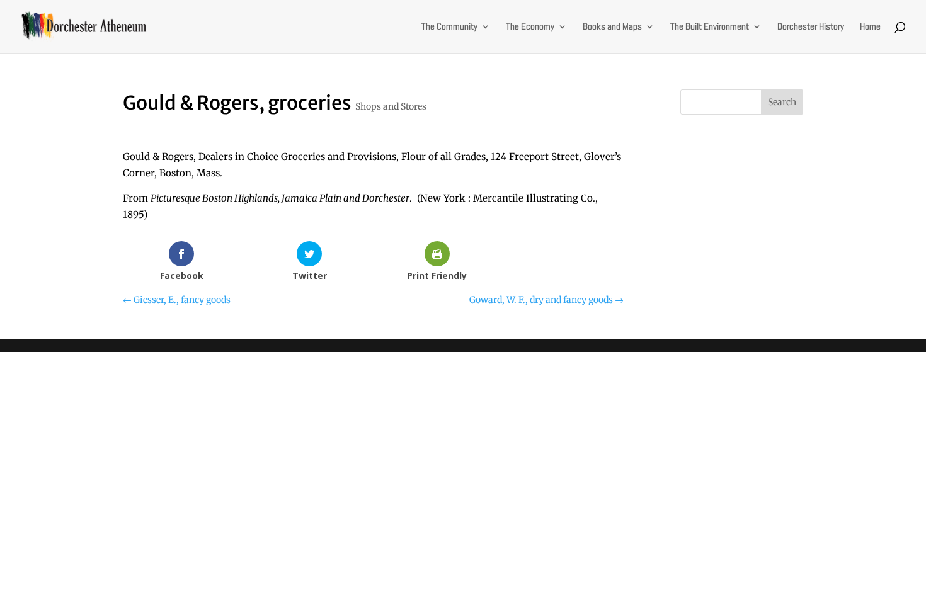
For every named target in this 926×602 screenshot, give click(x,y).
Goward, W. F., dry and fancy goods (546, 299)
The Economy (530, 27)
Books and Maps (612, 27)
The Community (449, 27)
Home (870, 27)
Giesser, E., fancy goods (177, 299)
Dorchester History (810, 27)
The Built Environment (709, 27)
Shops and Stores (390, 106)
